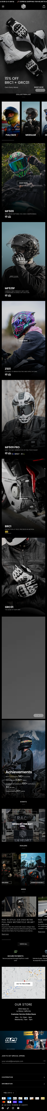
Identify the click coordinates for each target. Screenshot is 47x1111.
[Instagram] (13, 1108)
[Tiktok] (8, 1108)
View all (23, 944)
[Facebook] (3, 1108)
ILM (5, 1105)
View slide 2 (38, 715)
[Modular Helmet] (31, 120)
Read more (5, 934)
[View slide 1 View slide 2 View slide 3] (23, 668)
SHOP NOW (23, 183)
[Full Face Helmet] (11, 120)
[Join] (43, 1061)
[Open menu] (5, 6)
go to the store (23, 984)
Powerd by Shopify (20, 1105)
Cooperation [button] (7, 1077)
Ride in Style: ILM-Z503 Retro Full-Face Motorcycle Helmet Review (18, 922)
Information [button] (7, 1084)
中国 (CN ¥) (8, 1093)
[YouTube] (18, 1108)
